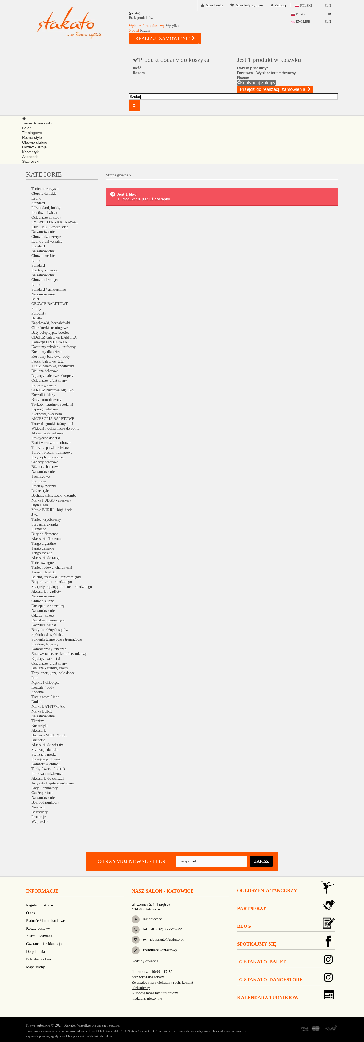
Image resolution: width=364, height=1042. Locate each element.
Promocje (38, 817)
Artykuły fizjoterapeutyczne (52, 783)
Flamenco (38, 529)
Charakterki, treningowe (49, 328)
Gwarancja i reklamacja (44, 944)
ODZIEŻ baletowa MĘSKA (52, 390)
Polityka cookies (38, 959)
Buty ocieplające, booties (50, 333)
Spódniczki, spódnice (47, 635)
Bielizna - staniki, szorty (49, 668)
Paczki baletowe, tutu (47, 361)
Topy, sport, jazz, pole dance (53, 673)
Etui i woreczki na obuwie (51, 443)
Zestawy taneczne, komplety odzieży (59, 654)
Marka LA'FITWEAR (48, 707)
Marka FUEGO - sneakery (51, 500)
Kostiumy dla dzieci (46, 352)
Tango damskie (42, 548)
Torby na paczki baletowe (50, 448)
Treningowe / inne (45, 697)
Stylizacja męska (43, 754)
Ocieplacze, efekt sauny (49, 380)
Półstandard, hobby (45, 208)
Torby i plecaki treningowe (51, 452)
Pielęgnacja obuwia (45, 759)
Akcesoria (38, 730)
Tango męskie (41, 553)
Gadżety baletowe (44, 462)
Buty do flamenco (44, 534)
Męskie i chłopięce (45, 683)
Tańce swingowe (43, 563)
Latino (36, 198)
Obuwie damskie (43, 194)
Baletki (36, 318)
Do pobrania (35, 952)
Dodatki (37, 702)
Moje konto (214, 5)
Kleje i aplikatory (44, 788)
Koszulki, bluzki (43, 625)
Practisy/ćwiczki (43, 486)
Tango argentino (43, 544)
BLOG (244, 926)
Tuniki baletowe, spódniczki (52, 366)
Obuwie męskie (43, 256)
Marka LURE (41, 711)
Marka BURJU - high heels (51, 510)
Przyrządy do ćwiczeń (47, 457)
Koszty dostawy (38, 928)
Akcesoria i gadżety (46, 591)
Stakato (69, 1025)
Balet (35, 299)
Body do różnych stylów (49, 630)
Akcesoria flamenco (46, 539)
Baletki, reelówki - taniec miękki (56, 577)
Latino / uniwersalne (46, 241)
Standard (38, 203)
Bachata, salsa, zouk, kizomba (53, 496)
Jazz (34, 515)
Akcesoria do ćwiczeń (47, 778)
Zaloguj (280, 5)
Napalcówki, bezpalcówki (50, 323)
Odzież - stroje (42, 615)
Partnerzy (251, 908)
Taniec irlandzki (43, 572)
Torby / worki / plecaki (48, 769)
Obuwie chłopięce (44, 280)
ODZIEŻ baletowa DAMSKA (54, 337)
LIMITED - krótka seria (49, 227)
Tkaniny (37, 721)
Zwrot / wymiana (39, 936)
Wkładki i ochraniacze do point (55, 428)
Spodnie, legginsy (44, 644)
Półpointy (38, 313)
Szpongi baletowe (44, 409)
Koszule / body (42, 687)
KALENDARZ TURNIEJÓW (268, 997)
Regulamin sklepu (39, 905)
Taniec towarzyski (45, 189)
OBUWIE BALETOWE (49, 304)
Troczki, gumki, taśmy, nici (52, 424)
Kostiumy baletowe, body (50, 357)
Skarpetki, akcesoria (46, 414)
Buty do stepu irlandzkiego (51, 582)
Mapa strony (35, 967)
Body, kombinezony (46, 400)
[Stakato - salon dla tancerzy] (78, 23)
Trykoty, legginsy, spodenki (52, 404)
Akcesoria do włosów (47, 433)
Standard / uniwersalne (48, 289)
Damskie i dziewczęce (47, 620)
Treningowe (40, 476)
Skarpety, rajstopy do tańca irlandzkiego (61, 587)
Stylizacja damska (44, 750)
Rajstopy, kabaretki (45, 659)
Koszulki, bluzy (43, 395)
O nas (30, 913)
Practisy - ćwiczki (44, 213)
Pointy (36, 309)
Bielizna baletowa (44, 371)
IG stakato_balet (261, 961)
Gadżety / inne (42, 793)
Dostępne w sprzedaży (48, 606)
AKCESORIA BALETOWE (52, 419)
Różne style (40, 491)
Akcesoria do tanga (45, 558)
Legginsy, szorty (43, 385)
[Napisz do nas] (135, 940)
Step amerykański (44, 524)
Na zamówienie (43, 232)
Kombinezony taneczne (48, 649)
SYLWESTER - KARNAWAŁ (54, 222)
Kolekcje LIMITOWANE (50, 342)
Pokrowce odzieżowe (47, 774)
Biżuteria (38, 740)
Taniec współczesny (46, 520)
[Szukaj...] (134, 105)
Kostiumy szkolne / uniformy (53, 347)
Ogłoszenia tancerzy (267, 890)
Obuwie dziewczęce (46, 237)
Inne (34, 678)
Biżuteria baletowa (45, 467)
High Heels (39, 505)
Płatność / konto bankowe (45, 921)
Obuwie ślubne (42, 601)
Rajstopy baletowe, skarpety (52, 376)
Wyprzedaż (39, 822)
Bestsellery (39, 812)
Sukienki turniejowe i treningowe (56, 639)
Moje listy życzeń (249, 5)
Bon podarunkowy (45, 802)
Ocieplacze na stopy (46, 217)
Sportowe (38, 481)
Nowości (38, 807)
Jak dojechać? (152, 919)
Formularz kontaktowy (159, 950)
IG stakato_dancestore (270, 979)
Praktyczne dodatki (45, 438)
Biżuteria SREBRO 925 (49, 735)
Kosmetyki (39, 726)
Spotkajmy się (256, 944)
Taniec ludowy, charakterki (51, 567)
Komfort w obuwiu (45, 764)
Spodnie (37, 692)
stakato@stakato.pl (169, 939)
